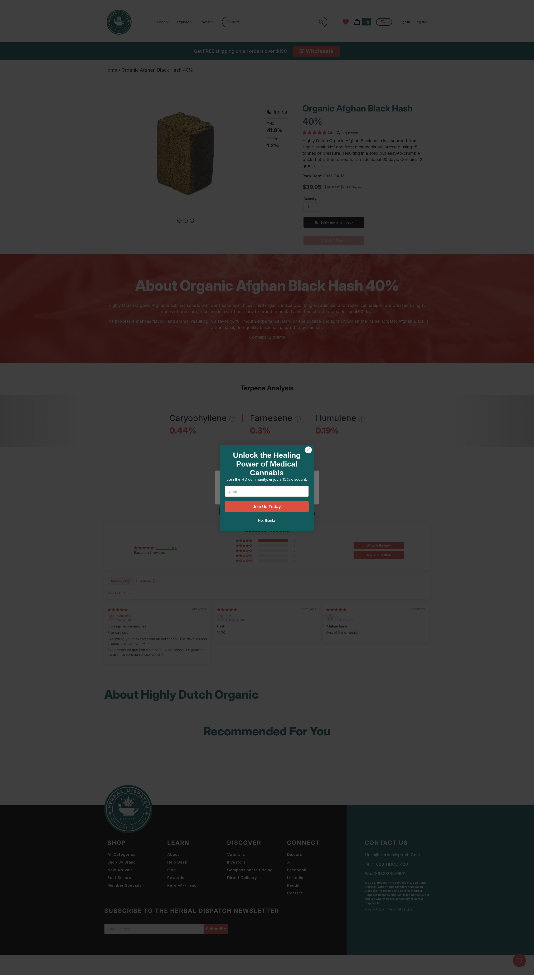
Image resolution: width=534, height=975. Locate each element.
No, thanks (267, 520)
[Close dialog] (308, 450)
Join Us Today (267, 506)
